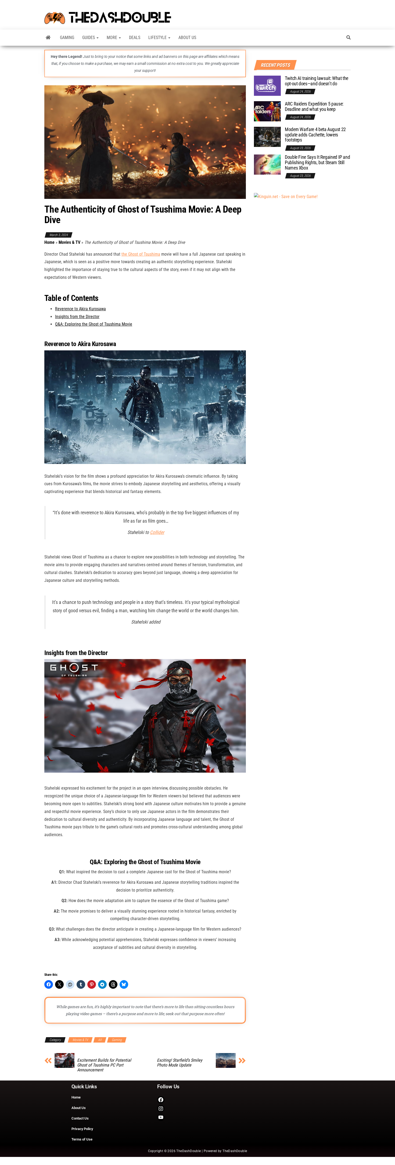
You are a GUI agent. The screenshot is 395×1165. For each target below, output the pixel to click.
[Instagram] (160, 1108)
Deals (134, 37)
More (112, 37)
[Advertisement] (286, 196)
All (100, 1040)
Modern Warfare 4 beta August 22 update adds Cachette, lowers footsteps (315, 134)
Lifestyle (158, 37)
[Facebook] (160, 1099)
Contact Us (80, 1118)
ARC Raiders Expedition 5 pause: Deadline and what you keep (314, 106)
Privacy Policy (82, 1129)
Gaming (67, 37)
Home (49, 242)
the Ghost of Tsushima (140, 254)
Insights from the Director (77, 316)
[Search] (348, 38)
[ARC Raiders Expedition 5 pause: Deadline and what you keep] (267, 111)
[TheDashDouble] (48, 38)
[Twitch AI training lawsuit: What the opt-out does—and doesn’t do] (267, 85)
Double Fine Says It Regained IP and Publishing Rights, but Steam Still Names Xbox (317, 162)
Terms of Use (81, 1139)
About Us (187, 37)
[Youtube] (160, 1117)
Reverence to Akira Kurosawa (80, 308)
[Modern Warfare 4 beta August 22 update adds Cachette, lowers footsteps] (267, 136)
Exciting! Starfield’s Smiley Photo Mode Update (179, 1063)
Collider (157, 532)
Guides (89, 37)
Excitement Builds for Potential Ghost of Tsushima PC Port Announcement (104, 1065)
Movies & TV (69, 242)
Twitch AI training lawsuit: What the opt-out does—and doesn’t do (316, 80)
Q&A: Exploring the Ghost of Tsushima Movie (93, 324)
